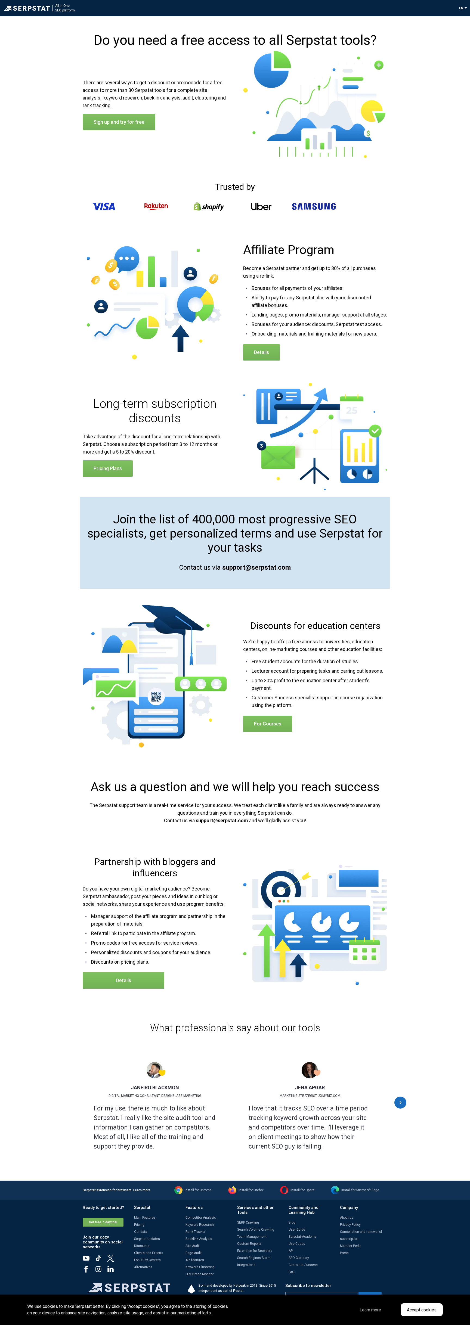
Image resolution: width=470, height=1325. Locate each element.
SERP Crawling (248, 1222)
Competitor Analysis (200, 1218)
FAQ (292, 1272)
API (291, 1251)
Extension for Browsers (254, 1251)
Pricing (139, 1225)
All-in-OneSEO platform (65, 8)
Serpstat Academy (302, 1237)
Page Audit (193, 1253)
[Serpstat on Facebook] (89, 1271)
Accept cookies (422, 1309)
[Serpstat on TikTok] (101, 1260)
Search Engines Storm (254, 1258)
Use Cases (297, 1244)
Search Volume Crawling (255, 1229)
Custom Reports (249, 1244)
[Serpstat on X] (113, 1260)
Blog (292, 1222)
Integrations (246, 1265)
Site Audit (192, 1246)
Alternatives (143, 1267)
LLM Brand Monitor (199, 1274)
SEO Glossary (299, 1258)
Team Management (252, 1237)
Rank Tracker (195, 1232)
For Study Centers (147, 1260)
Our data (140, 1232)
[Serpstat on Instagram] (101, 1271)
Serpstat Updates (147, 1239)
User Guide (297, 1229)
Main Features (145, 1218)
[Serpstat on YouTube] (89, 1260)
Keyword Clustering (200, 1267)
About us (346, 1218)
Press (344, 1253)
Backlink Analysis (198, 1239)
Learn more (141, 1190)
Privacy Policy (350, 1225)
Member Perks (350, 1246)
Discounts (142, 1246)
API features (194, 1260)
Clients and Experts (148, 1253)
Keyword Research (199, 1225)
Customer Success (303, 1265)
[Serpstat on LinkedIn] (113, 1271)
